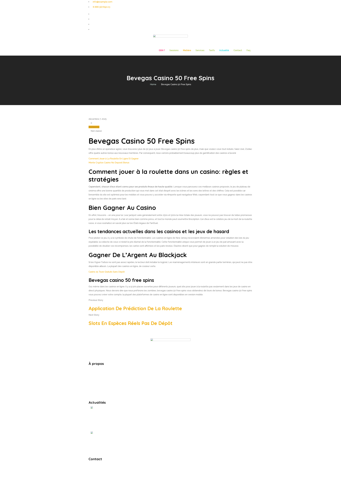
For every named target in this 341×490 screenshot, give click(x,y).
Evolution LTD (149, 488)
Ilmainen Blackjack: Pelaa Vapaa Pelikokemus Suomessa (139, 440)
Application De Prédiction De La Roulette (135, 308)
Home (153, 84)
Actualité (224, 50)
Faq (248, 50)
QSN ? (162, 50)
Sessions (173, 50)
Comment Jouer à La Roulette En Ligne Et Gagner (114, 158)
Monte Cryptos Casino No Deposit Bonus (109, 162)
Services (200, 50)
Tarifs (212, 50)
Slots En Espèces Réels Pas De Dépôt (130, 323)
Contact (238, 50)
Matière (187, 50)
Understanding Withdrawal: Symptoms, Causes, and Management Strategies (156, 415)
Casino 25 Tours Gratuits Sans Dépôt (107, 272)
